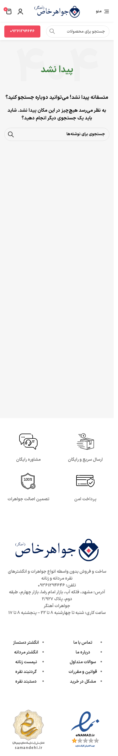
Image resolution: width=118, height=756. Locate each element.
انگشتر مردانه (26, 652)
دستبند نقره (26, 681)
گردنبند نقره (26, 672)
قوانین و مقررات (82, 672)
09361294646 (22, 31)
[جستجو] (52, 31)
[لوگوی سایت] (57, 11)
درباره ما (83, 652)
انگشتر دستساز (26, 642)
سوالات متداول (83, 662)
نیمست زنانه (26, 662)
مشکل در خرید (83, 681)
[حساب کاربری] (20, 11)
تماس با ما (82, 642)
